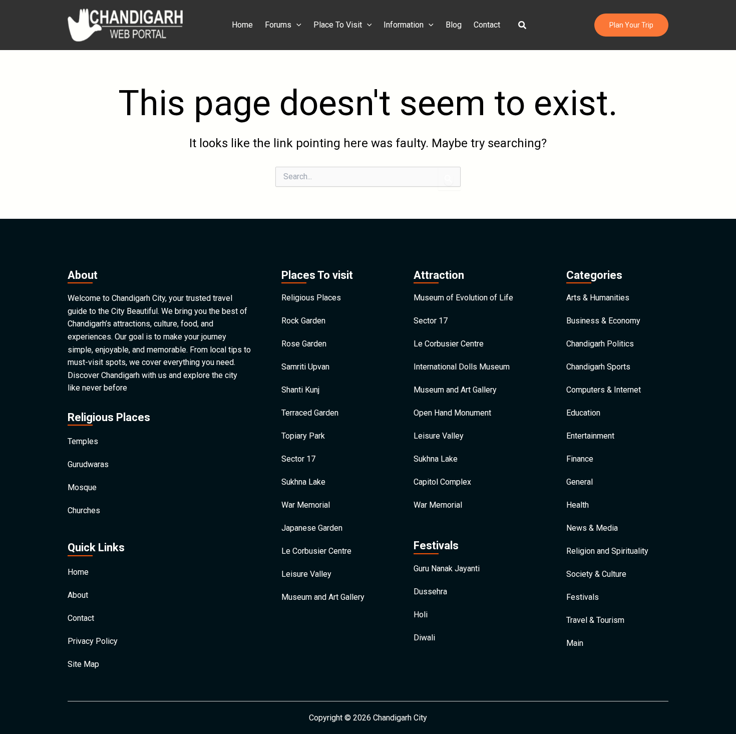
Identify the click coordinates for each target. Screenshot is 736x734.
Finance (579, 459)
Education (583, 413)
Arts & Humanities (597, 297)
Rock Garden (303, 320)
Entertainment (590, 436)
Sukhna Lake (303, 482)
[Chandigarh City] (125, 24)
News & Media (592, 528)
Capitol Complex (442, 482)
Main (574, 643)
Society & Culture (596, 574)
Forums (278, 25)
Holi (421, 614)
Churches (84, 510)
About (78, 595)
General (579, 482)
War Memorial (305, 505)
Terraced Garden (309, 413)
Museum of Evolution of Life (463, 297)
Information (404, 25)
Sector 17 (298, 459)
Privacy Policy (93, 641)
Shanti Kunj (300, 390)
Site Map (83, 664)
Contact (487, 25)
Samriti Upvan (305, 367)
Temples (83, 441)
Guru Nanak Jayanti (447, 568)
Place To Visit (337, 25)
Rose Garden (303, 343)
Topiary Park (303, 436)
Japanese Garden (311, 528)
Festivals (582, 597)
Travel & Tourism (595, 620)
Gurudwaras (88, 464)
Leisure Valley (306, 574)
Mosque (82, 487)
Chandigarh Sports (598, 367)
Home (242, 25)
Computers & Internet (603, 390)
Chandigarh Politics (600, 343)
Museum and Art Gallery (322, 597)
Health (577, 505)
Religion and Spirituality (607, 551)
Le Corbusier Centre (316, 551)
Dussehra (430, 591)
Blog (454, 25)
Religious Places (311, 297)
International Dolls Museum (462, 367)
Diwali (424, 637)
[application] (296, 25)
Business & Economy (603, 320)
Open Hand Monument (452, 413)
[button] (522, 25)
